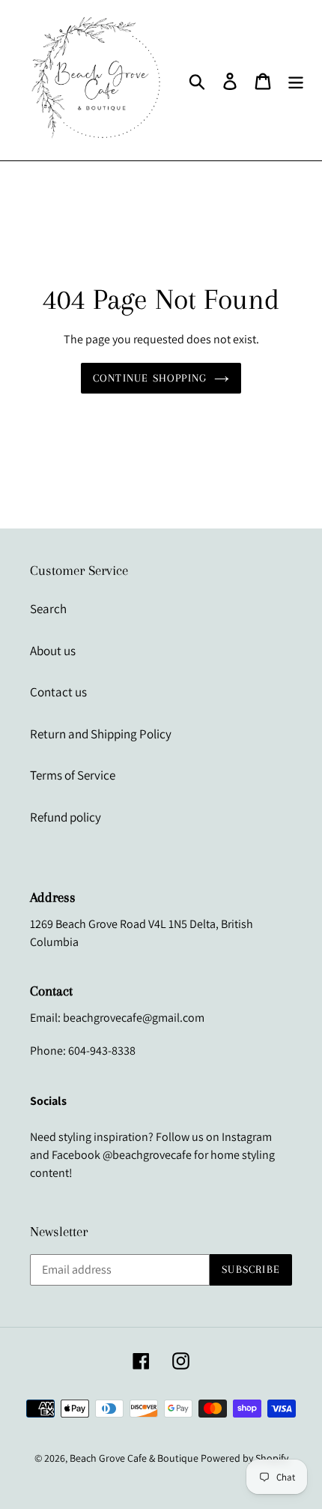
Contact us (58, 692)
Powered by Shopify (244, 1458)
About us (53, 650)
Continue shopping (150, 378)
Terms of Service (72, 775)
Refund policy (65, 817)
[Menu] (295, 80)
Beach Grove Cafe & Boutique (134, 1458)
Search (48, 608)
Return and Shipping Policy (100, 734)
